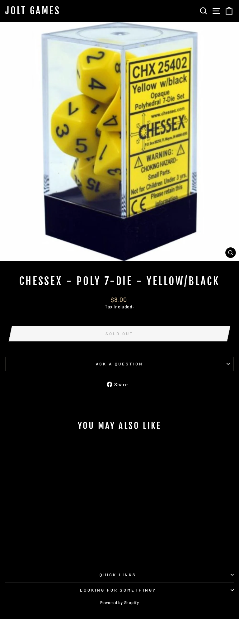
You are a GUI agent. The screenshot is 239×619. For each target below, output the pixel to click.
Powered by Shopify (119, 602)
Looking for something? (118, 590)
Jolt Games (32, 11)
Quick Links (118, 574)
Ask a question (119, 363)
